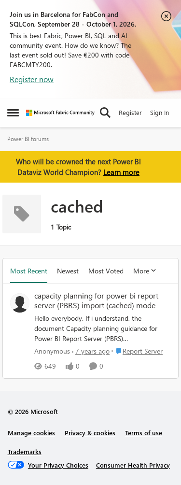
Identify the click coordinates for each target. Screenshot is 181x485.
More (141, 270)
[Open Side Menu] (13, 112)
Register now (32, 79)
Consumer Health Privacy (133, 465)
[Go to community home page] (60, 113)
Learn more (121, 172)
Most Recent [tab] (28, 270)
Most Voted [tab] (106, 270)
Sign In (159, 112)
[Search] (105, 112)
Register (130, 112)
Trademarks (25, 451)
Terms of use (143, 432)
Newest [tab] (68, 270)
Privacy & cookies (90, 432)
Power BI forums (28, 139)
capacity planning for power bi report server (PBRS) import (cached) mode (96, 301)
